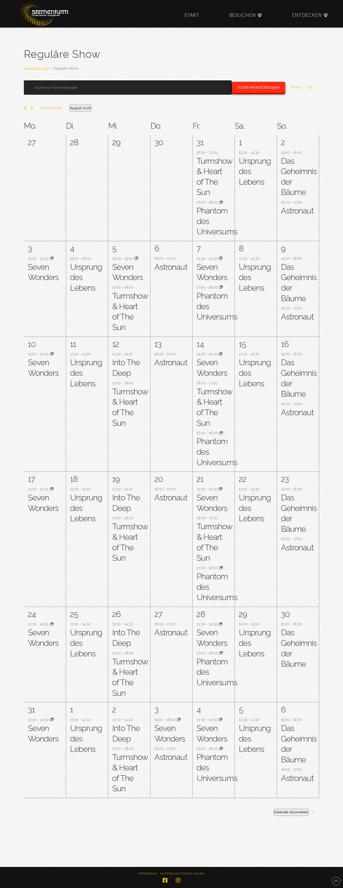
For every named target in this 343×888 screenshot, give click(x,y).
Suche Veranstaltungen (258, 87)
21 (200, 479)
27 (158, 614)
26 (116, 614)
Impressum (147, 873)
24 (32, 614)
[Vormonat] (25, 108)
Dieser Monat (51, 108)
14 (200, 344)
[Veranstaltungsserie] (221, 202)
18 (74, 479)
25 (74, 614)
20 (158, 479)
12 (115, 344)
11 (73, 344)
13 (157, 344)
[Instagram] (178, 880)
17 (31, 479)
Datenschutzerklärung (182, 873)
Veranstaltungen (37, 69)
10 (32, 344)
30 (285, 614)
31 (200, 142)
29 (243, 614)
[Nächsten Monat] (31, 108)
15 (242, 344)
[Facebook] (165, 880)
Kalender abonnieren (291, 812)
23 (285, 479)
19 (116, 479)
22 (242, 479)
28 (201, 614)
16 (285, 344)
